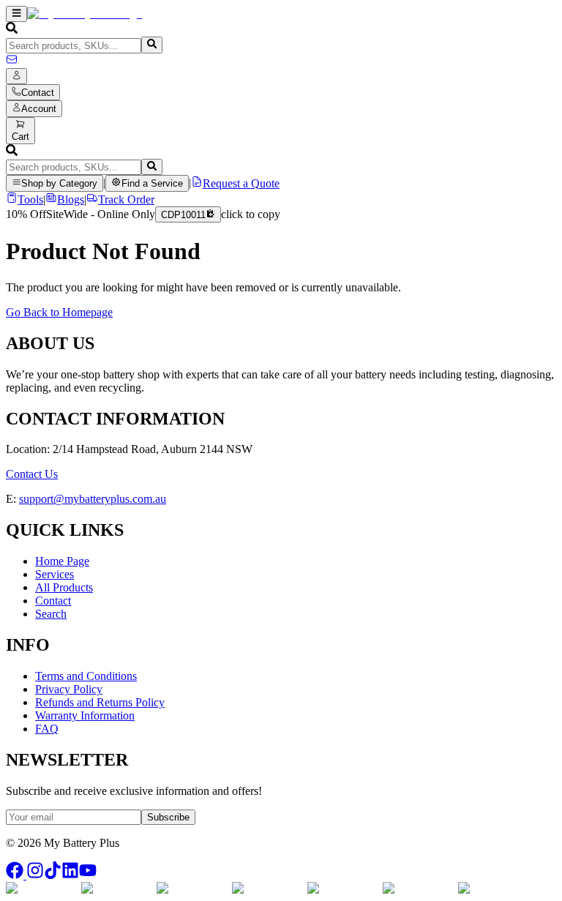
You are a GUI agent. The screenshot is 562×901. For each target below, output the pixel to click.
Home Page (62, 561)
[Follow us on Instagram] (35, 875)
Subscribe (168, 817)
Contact (53, 600)
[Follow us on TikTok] (52, 875)
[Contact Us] (12, 61)
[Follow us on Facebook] (16, 875)
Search (51, 613)
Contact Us (32, 474)
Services (54, 574)
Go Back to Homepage (59, 312)
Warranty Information (85, 715)
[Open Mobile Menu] (16, 14)
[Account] (16, 76)
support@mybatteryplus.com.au (92, 499)
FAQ (47, 728)
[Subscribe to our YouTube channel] (88, 875)
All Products (64, 587)
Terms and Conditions (86, 676)
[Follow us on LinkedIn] (70, 875)
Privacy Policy (68, 689)
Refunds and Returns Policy (100, 702)
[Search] (151, 45)
